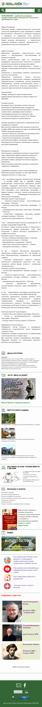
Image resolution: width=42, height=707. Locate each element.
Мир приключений (6, 502)
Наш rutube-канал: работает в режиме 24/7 (24, 578)
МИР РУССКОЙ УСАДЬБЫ (18, 410)
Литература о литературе (8, 500)
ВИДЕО (10, 533)
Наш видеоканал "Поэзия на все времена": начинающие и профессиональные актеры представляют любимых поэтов (25, 560)
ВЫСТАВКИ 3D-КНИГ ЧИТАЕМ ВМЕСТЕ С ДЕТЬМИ (23, 467)
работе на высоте (19, 667)
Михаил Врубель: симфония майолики (15, 403)
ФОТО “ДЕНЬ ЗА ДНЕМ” (18, 375)
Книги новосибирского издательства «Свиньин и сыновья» (17, 498)
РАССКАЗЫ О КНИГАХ (16, 489)
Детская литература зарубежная (10, 494)
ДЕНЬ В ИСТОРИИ (14, 353)
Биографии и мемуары (7, 492)
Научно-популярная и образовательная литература (15, 504)
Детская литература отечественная (11, 496)
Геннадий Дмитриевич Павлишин (31, 627)
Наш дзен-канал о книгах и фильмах (23, 586)
